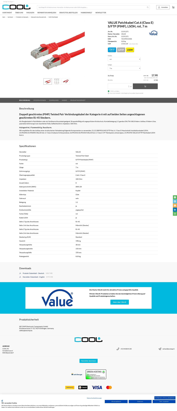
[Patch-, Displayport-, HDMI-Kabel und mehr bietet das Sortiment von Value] (57, 298)
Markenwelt (86, 13)
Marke (64, 100)
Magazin (30, 13)
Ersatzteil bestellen (68, 13)
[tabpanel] (56, 49)
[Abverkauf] (175, 205)
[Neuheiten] (175, 197)
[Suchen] (148, 7)
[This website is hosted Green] (96, 374)
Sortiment (7, 13)
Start (3, 17)
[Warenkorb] (173, 7)
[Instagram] (175, 214)
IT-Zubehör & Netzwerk (22, 17)
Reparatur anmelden (46, 13)
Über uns (19, 13)
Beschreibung (24, 100)
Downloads (54, 100)
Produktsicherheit (77, 100)
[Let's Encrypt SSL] (76, 374)
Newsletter (100, 13)
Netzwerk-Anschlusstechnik (38, 17)
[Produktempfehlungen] (175, 201)
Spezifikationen (39, 100)
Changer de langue (8, 1)
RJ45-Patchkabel (53, 17)
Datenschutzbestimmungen (94, 398)
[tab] (48, 81)
